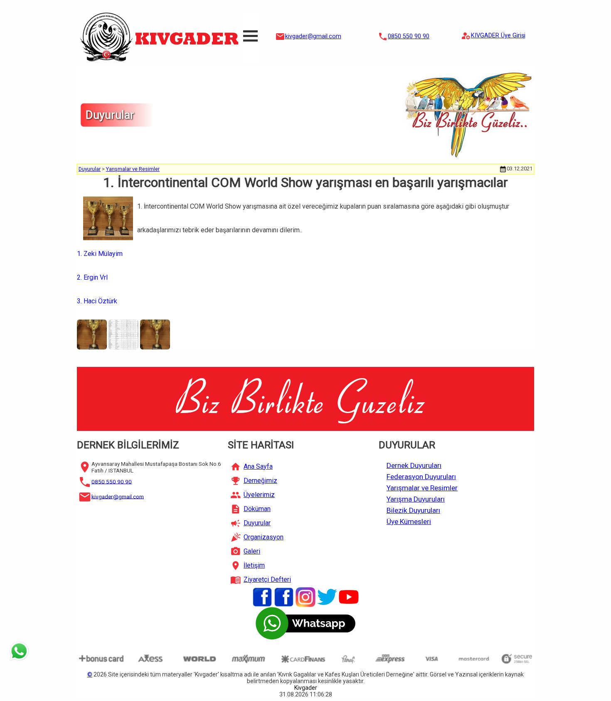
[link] (103, 254)
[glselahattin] (327, 596)
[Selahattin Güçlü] (349, 596)
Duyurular (90, 169)
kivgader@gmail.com (313, 36)
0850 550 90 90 (408, 36)
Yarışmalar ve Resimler (133, 169)
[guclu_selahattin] (305, 596)
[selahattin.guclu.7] (284, 596)
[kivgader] (262, 596)
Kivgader (305, 687)
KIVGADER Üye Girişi (498, 35)
